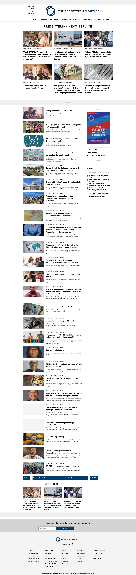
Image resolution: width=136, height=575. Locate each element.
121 (92, 477)
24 (65, 477)
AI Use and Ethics (33, 561)
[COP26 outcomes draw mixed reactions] (33, 468)
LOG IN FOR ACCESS (95, 149)
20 (53, 477)
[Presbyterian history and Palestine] (33, 323)
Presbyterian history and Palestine (61, 321)
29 (80, 477)
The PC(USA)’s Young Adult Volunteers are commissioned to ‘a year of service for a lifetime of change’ (37, 55)
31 (86, 477)
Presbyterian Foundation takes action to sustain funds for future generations (64, 394)
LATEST (35, 19)
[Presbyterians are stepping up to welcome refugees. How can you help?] (33, 262)
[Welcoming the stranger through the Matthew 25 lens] (33, 425)
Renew (32, 8)
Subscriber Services (51, 558)
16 (42, 477)
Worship (76, 19)
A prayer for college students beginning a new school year (98, 176)
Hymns (63, 556)
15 (39, 477)
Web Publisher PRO (89, 573)
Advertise (31, 13)
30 (83, 477)
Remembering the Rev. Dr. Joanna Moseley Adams (34, 86)
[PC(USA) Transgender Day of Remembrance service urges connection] (33, 453)
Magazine (49, 551)
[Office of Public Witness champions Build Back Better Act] (33, 184)
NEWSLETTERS (99, 551)
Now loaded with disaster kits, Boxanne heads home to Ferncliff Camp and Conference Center (68, 55)
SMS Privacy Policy (34, 558)
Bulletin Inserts (66, 563)
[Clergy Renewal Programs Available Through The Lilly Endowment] (33, 409)
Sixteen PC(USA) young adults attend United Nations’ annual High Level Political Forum (97, 54)
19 (50, 477)
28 (77, 477)
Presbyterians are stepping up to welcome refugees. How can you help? (62, 261)
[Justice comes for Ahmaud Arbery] (33, 309)
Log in (33, 16)
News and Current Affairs (55, 375)
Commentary (65, 19)
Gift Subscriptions (51, 561)
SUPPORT (81, 551)
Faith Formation (66, 561)
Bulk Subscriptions (51, 563)
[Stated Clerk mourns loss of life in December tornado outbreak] (33, 216)
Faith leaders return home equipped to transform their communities (98, 189)
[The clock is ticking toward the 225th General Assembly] (33, 141)
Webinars (64, 558)
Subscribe (31, 6)
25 (68, 477)
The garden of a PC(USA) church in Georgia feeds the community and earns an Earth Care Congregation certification (68, 89)
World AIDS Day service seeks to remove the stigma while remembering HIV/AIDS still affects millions (63, 291)
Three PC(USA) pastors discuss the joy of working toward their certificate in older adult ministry (98, 89)
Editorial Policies (34, 556)
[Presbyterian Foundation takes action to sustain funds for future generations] (33, 395)
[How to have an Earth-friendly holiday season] (33, 380)
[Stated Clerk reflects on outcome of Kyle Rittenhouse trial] (33, 366)
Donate (32, 11)
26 (71, 477)
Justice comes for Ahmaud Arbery (60, 307)
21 (56, 477)
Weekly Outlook (98, 558)
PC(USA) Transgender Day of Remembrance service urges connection (63, 452)
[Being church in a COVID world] (33, 113)
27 (74, 477)
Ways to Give (81, 556)
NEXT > (96, 478)
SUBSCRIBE (91, 146)
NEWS (56, 19)
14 (36, 477)
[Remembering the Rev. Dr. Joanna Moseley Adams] (37, 72)
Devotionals (65, 553)
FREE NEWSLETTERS (101, 19)
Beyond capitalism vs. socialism (99, 172)
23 (62, 477)
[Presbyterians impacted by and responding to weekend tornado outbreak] (33, 198)
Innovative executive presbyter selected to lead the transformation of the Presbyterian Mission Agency (63, 229)
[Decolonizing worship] (33, 439)
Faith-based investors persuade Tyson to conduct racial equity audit (64, 154)
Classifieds (87, 19)
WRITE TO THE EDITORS (96, 155)
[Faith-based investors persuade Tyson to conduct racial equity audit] (33, 155)
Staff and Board (33, 553)
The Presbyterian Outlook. (56, 573)
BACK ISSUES (92, 152)
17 (45, 477)
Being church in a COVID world (59, 111)
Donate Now (81, 553)
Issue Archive (49, 566)
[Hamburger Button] (24, 19)
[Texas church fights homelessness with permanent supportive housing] (33, 170)
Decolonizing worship (55, 437)
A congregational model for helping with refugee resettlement (63, 126)
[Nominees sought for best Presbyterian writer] (33, 276)
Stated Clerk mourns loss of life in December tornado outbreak (61, 214)
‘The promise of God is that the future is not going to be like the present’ (63, 336)
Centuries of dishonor (55, 350)
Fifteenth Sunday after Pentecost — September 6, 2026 (99, 184)
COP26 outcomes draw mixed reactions (63, 466)
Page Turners (97, 561)
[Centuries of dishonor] (33, 352)
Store (63, 551)
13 (33, 477)
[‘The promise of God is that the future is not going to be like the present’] (33, 337)
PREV (25, 477)
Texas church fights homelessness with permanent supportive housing (62, 169)
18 (47, 477)
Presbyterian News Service (32, 49)
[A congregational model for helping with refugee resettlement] (33, 127)
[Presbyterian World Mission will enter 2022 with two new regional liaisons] (33, 247)
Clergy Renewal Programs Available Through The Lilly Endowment (61, 408)
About (31, 551)
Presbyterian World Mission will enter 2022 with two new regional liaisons (62, 246)
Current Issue (46, 19)
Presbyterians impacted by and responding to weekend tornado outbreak (60, 198)
